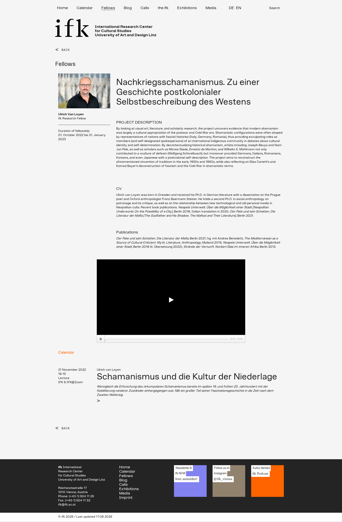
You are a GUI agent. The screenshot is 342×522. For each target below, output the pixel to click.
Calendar (66, 352)
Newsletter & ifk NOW (186, 474)
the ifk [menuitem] (163, 8)
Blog (123, 480)
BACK (66, 50)
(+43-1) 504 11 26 (81, 496)
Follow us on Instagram (222, 474)
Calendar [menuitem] (85, 8)
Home (124, 467)
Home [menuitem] (62, 8)
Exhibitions (129, 489)
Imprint (125, 498)
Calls (123, 485)
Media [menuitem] (210, 8)
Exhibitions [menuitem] (187, 8)
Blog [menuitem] (128, 8)
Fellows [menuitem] (108, 8)
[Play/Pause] (101, 339)
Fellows (126, 476)
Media (124, 493)
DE (231, 8)
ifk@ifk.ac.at (67, 504)
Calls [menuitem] (145, 8)
